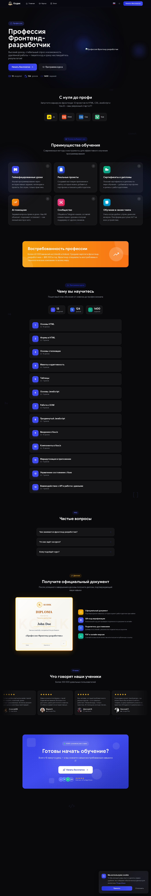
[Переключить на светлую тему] (119, 3)
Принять (117, 888)
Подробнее (120, 883)
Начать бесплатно (133, 3)
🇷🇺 (114, 3)
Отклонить (139, 888)
